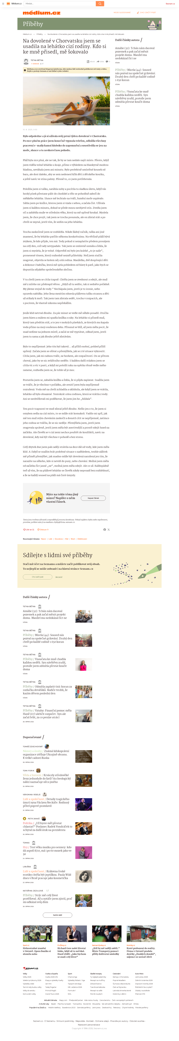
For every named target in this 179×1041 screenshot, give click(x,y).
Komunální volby (29, 994)
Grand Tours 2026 (52, 994)
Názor (43, 539)
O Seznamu (49, 1021)
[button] (66, 101)
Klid (66, 539)
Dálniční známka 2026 (144, 980)
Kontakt (90, 1021)
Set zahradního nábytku (111, 1004)
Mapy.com (63, 1000)
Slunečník (87, 1004)
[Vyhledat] (100, 3)
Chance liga (72, 977)
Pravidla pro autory (119, 1021)
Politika (27, 823)
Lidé (50, 539)
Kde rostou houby (91, 1000)
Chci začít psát (148, 12)
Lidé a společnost (33, 799)
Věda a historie (32, 775)
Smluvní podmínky (65, 1021)
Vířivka (136, 1004)
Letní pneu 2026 (141, 977)
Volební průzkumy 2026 (32, 980)
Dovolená (59, 539)
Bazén (53, 1004)
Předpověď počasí (76, 1000)
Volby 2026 (27, 977)
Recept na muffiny (97, 980)
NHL (69, 994)
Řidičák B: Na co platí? (144, 987)
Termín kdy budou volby (32, 987)
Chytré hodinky (128, 1008)
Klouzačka (96, 1004)
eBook (92, 62)
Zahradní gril (127, 1004)
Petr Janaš (34, 819)
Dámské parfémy (84, 1008)
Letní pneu (96, 1008)
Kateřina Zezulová (33, 891)
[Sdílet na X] (108, 529)
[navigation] (3, 4)
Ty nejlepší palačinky (98, 977)
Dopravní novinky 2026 (144, 984)
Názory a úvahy (32, 751)
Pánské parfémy (141, 1008)
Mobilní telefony (54, 1008)
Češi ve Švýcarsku (119, 987)
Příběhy (120, 70)
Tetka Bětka (37, 60)
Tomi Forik (28, 771)
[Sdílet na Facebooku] (104, 529)
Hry (25, 847)
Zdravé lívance (95, 984)
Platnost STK (140, 994)
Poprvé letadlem (119, 980)
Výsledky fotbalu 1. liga (76, 980)
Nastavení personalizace (89, 1025)
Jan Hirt (48, 984)
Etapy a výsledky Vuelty (54, 980)
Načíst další (57, 915)
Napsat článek (93, 498)
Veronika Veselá (31, 795)
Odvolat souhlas (137, 1021)
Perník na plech (96, 994)
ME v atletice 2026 (75, 987)
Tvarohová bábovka (97, 987)
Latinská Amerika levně (122, 991)
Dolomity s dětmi (119, 994)
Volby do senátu (29, 991)
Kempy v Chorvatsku (121, 977)
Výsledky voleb (28, 984)
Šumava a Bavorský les (121, 984)
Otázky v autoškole (142, 991)
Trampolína (77, 1004)
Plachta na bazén (64, 1004)
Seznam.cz (170, 4)
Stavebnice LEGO (68, 1008)
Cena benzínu (105, 1000)
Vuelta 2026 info (51, 977)
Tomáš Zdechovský (33, 747)
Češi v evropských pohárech (122, 1000)
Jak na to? (58, 577)
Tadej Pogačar (50, 987)
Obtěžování (82, 539)
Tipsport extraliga (74, 984)
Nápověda (80, 1021)
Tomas (26, 843)
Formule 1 (71, 991)
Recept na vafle (96, 991)
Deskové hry (107, 1008)
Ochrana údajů (102, 1021)
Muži (73, 539)
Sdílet (102, 62)
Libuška (27, 867)
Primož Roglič (50, 991)
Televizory (116, 1008)
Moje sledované (122, 12)
